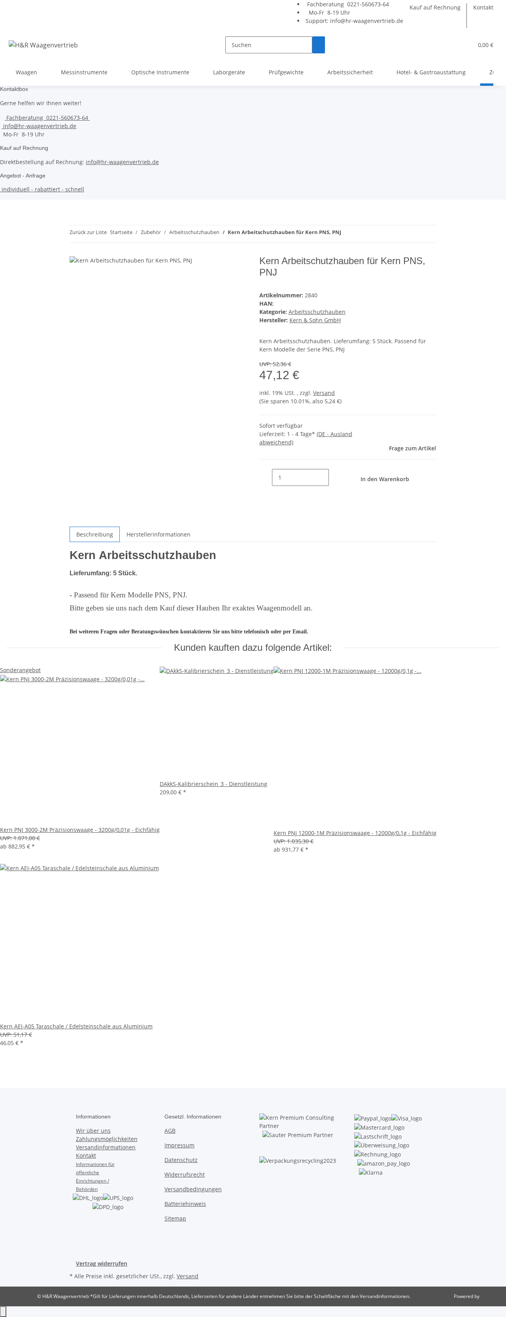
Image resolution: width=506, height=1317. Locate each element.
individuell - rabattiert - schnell (42, 189)
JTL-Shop (490, 1296)
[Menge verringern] (265, 477)
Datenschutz (181, 1160)
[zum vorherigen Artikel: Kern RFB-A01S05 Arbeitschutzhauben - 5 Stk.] (347, 233)
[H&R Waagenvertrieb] (43, 45)
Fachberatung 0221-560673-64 (347, 4)
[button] (463, 45)
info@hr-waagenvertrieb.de (366, 21)
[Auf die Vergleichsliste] (232, 270)
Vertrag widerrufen (101, 1263)
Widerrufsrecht (184, 1174)
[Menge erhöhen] (335, 477)
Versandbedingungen (193, 1189)
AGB (170, 1130)
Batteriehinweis (185, 1203)
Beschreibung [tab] (94, 534)
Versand (324, 393)
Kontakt (483, 7)
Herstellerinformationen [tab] (158, 534)
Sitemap (175, 1218)
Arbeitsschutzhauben (317, 312)
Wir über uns (93, 1130)
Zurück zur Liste (88, 232)
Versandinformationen (106, 1147)
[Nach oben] (3, 1311)
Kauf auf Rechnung (435, 7)
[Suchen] (318, 44)
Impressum (179, 1145)
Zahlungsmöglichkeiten (107, 1139)
